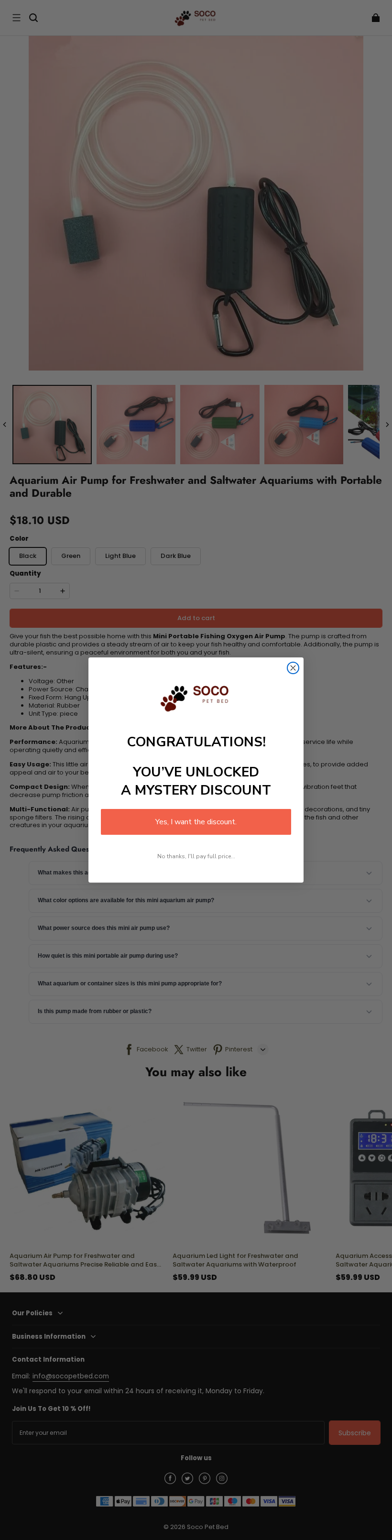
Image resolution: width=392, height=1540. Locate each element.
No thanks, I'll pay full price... (196, 856)
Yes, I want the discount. (196, 822)
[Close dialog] (293, 668)
